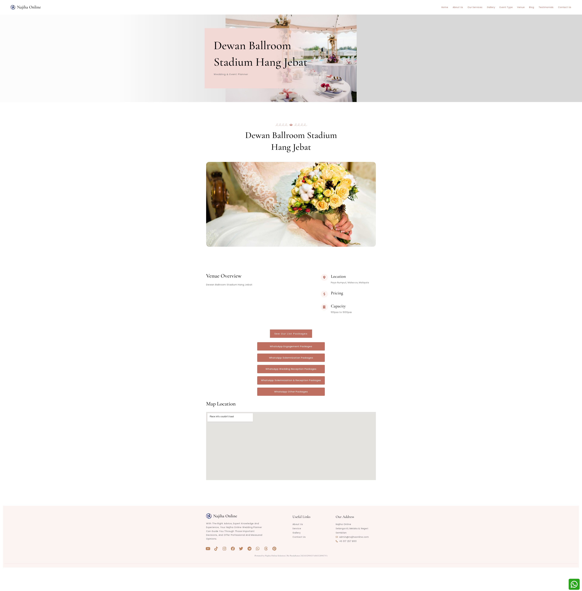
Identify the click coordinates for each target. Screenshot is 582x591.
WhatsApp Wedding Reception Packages (291, 368)
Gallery (491, 7)
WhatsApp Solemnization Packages (291, 357)
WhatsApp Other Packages (291, 391)
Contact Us (564, 7)
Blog (531, 7)
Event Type (506, 7)
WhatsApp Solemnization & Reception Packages (291, 380)
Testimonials (546, 7)
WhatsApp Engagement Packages (291, 346)
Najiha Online (29, 7)
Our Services (475, 7)
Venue (521, 7)
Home (444, 7)
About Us (458, 7)
